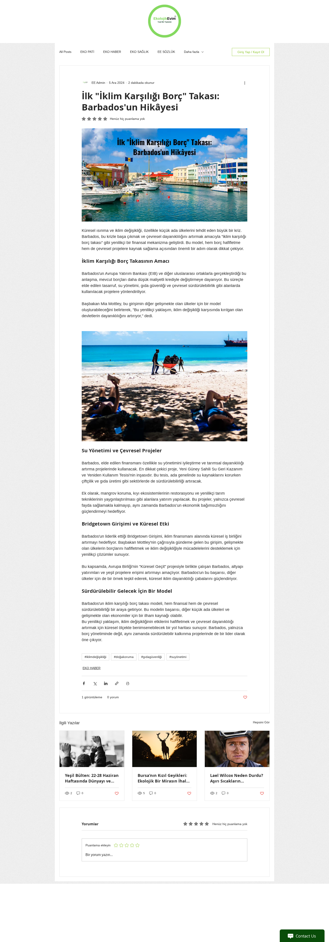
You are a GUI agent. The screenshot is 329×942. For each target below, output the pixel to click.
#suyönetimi (177, 657)
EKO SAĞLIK (139, 52)
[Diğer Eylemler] (244, 82)
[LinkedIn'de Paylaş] (106, 683)
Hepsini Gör (261, 722)
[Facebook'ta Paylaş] (84, 683)
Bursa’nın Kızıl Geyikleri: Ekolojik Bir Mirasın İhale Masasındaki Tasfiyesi (163, 778)
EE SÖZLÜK (166, 52)
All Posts (65, 52)
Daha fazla (191, 52)
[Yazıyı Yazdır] (128, 683)
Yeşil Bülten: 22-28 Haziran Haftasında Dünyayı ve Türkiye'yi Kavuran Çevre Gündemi (92, 778)
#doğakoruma (124, 657)
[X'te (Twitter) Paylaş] (95, 683)
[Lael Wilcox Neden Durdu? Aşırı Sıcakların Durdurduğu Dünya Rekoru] (237, 749)
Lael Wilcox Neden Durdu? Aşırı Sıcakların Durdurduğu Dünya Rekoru (236, 778)
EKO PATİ (87, 52)
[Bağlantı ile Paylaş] (117, 683)
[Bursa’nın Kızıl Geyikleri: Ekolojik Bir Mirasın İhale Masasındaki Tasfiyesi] (164, 749)
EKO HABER (112, 52)
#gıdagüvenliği (151, 657)
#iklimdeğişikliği (95, 657)
